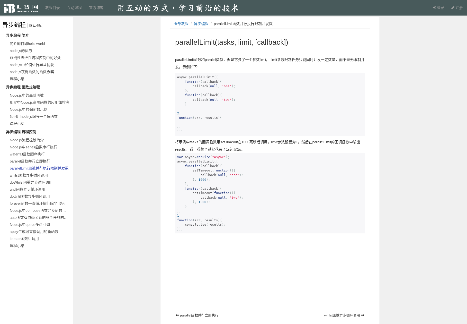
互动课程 (74, 8)
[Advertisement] (270, 275)
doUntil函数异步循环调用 (30, 196)
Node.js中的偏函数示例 (28, 109)
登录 (440, 8)
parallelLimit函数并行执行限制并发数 (39, 168)
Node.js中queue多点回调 (30, 224)
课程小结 (17, 79)
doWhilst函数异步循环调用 (31, 182)
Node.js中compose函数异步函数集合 (40, 210)
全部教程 (181, 24)
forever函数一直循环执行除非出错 (37, 203)
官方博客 (96, 8)
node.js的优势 (21, 51)
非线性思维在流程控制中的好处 (35, 58)
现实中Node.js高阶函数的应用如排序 (39, 102)
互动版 (37, 25)
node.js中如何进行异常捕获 (32, 65)
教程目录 (52, 8)
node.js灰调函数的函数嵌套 (32, 72)
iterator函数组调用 (24, 239)
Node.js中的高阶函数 (27, 95)
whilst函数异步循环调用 (29, 175)
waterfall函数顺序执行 (27, 154)
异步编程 (14, 25)
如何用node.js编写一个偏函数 (34, 116)
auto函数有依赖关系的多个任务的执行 (40, 217)
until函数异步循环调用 (27, 189)
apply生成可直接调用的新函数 (34, 232)
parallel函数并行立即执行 (30, 161)
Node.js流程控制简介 (27, 140)
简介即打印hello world (27, 44)
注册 (459, 8)
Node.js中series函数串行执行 (33, 147)
